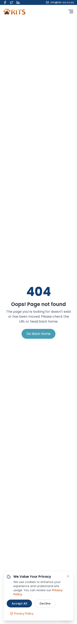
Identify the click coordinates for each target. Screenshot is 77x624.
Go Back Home (38, 333)
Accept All (19, 603)
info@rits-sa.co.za (62, 2)
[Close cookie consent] (68, 576)
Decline (45, 603)
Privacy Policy (23, 613)
